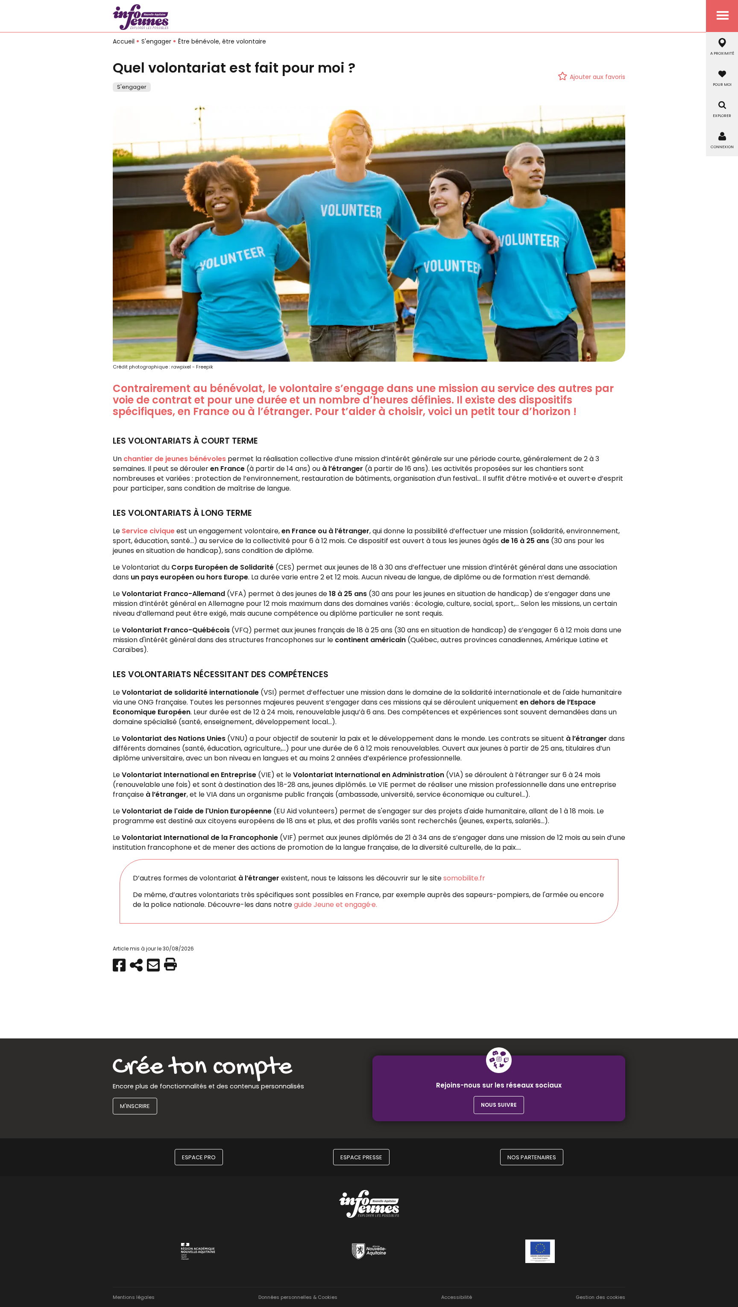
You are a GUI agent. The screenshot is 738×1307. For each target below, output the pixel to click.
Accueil (124, 41)
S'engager (156, 41)
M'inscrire (135, 1106)
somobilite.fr (464, 878)
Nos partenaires (531, 1157)
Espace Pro (199, 1157)
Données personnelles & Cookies (297, 1297)
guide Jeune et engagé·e (335, 904)
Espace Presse (361, 1157)
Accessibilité (456, 1297)
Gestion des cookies (600, 1297)
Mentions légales (134, 1297)
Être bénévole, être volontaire (222, 41)
